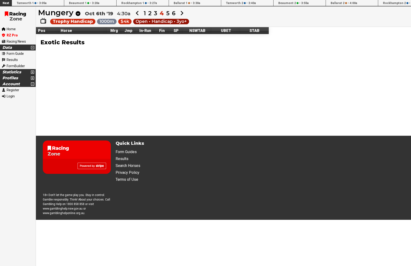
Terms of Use (127, 179)
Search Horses (128, 165)
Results (122, 158)
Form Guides (126, 152)
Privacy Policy (127, 172)
